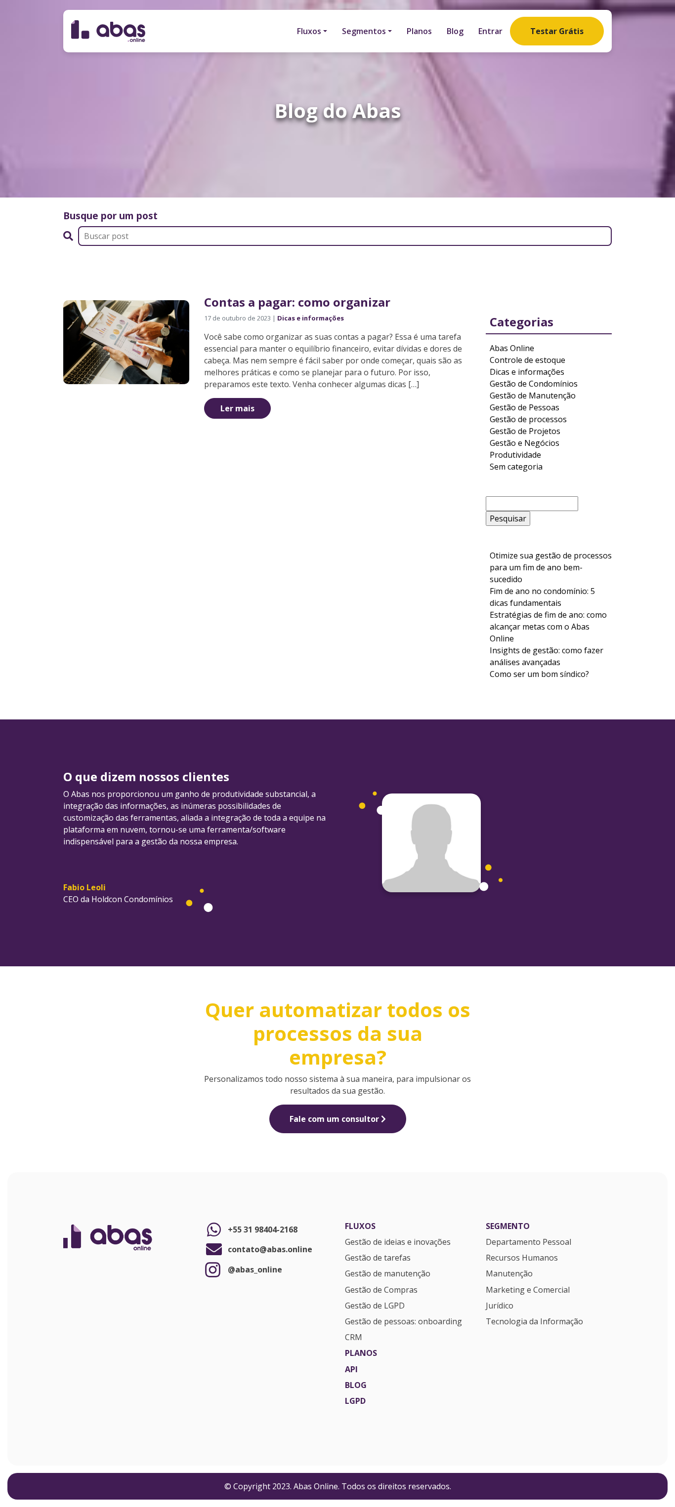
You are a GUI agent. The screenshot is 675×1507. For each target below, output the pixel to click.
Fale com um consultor (335, 1118)
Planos (419, 31)
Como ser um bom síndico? (540, 674)
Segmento (508, 1226)
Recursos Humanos (522, 1258)
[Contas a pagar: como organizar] (126, 341)
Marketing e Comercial (528, 1290)
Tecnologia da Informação (534, 1322)
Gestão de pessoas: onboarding (403, 1322)
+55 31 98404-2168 (262, 1229)
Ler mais (237, 408)
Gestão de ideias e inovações (398, 1242)
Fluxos (309, 31)
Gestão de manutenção (387, 1274)
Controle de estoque (527, 360)
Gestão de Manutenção (533, 395)
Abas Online (512, 348)
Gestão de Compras (381, 1290)
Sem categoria (516, 466)
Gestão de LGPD (375, 1306)
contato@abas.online (270, 1249)
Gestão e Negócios (524, 442)
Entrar (490, 31)
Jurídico (499, 1306)
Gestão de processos (528, 419)
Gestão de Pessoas (524, 407)
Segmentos (364, 31)
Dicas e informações (310, 318)
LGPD (355, 1401)
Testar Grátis (557, 31)
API (351, 1370)
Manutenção (509, 1274)
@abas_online (255, 1269)
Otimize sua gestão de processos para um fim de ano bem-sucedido (551, 567)
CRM (353, 1338)
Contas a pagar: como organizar (297, 302)
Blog (455, 31)
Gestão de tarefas (378, 1258)
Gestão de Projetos (525, 431)
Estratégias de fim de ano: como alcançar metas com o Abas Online (548, 626)
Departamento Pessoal (528, 1242)
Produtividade (515, 454)
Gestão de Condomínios (534, 383)
